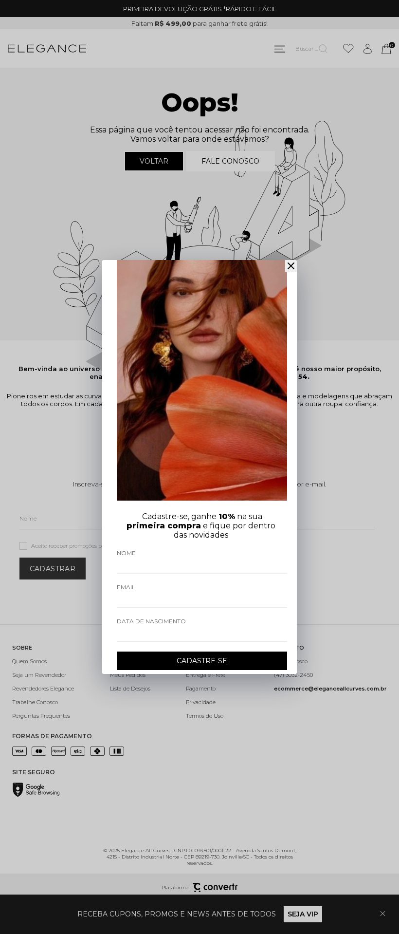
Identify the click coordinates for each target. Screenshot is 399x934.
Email (126, 587)
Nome (126, 553)
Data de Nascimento (151, 621)
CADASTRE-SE (202, 660)
